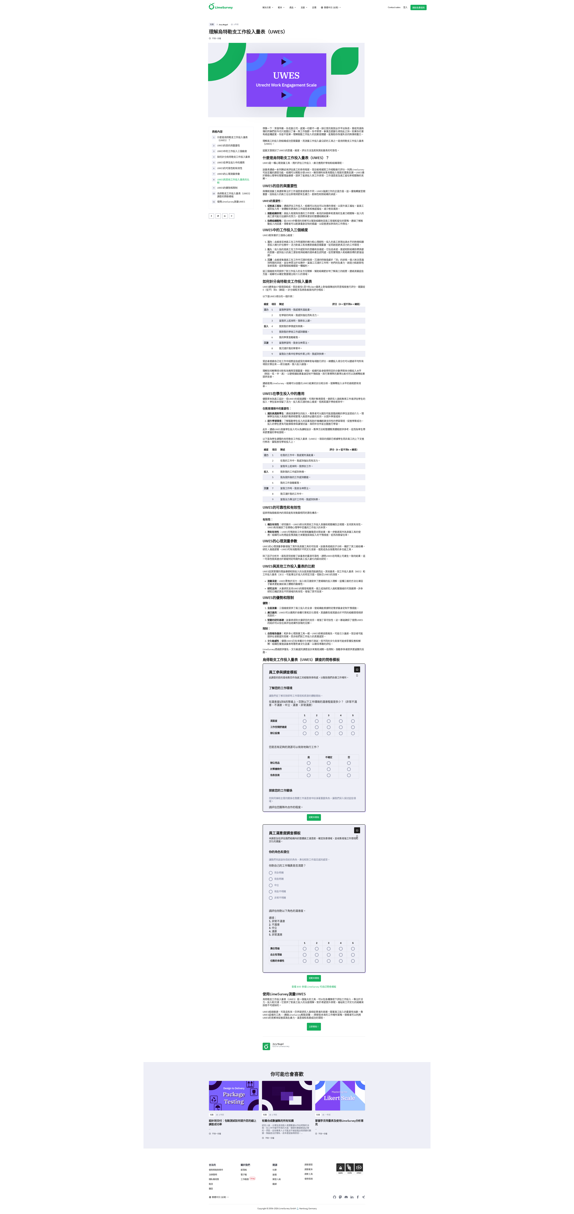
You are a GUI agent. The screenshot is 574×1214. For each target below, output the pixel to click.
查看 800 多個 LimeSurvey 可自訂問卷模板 (314, 986)
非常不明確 (280, 897)
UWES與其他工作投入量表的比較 (233, 181)
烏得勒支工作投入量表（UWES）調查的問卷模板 (234, 195)
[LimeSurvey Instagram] (363, 1197)
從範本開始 (314, 817)
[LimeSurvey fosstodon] (340, 1197)
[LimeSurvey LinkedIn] (352, 1197)
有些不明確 (280, 891)
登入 (405, 7)
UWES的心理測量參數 (228, 173)
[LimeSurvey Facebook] (357, 1197)
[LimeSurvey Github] (334, 1197)
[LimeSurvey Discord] (346, 1197)
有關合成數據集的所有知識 (278, 1120)
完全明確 (279, 872)
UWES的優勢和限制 (227, 187)
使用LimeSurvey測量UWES (231, 201)
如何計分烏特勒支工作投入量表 (233, 156)
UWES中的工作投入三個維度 (232, 151)
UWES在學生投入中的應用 (231, 162)
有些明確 (279, 878)
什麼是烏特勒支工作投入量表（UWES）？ (232, 139)
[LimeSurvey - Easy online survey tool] (221, 7)
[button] (268, 7)
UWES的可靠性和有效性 (229, 168)
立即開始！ (314, 1026)
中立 (276, 885)
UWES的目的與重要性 (228, 145)
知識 (212, 24)
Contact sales (394, 7)
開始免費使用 (418, 7)
